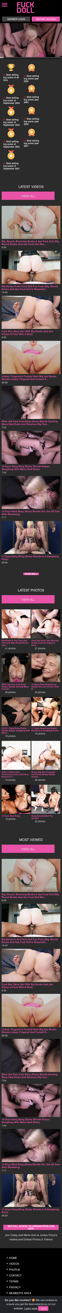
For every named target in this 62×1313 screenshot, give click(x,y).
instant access (46, 19)
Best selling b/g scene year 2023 (31, 99)
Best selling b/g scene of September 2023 (11, 122)
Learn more (31, 1308)
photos (14, 1269)
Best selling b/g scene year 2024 (31, 78)
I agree (43, 1308)
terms (14, 1281)
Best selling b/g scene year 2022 (31, 121)
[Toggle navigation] (43, 3)
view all (28, 196)
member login (16, 19)
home (13, 1258)
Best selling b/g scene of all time (11, 77)
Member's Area (20, 1293)
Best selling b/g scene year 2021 (31, 143)
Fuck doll (31, 574)
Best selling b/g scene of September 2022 (11, 144)
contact (15, 1275)
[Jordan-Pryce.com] (28, 7)
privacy (15, 1287)
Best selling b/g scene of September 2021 (11, 166)
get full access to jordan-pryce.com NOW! (31, 1227)
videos (14, 1264)
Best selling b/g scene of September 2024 (11, 100)
